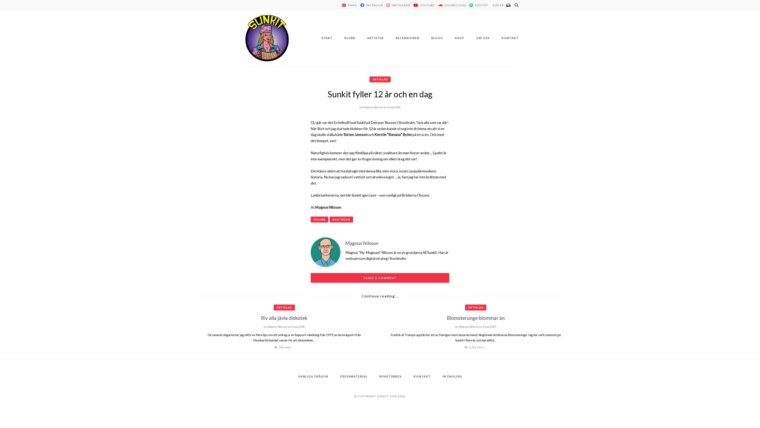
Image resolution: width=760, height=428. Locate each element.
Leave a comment (380, 278)
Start (326, 38)
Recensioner (407, 38)
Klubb (349, 38)
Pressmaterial (354, 376)
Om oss (483, 38)
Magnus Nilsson (373, 107)
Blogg (437, 38)
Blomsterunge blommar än (476, 318)
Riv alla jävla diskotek (284, 318)
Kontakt (510, 38)
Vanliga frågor (313, 376)
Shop (459, 38)
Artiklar (380, 79)
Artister (375, 38)
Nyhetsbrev (390, 376)
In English (452, 376)
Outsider (342, 219)
